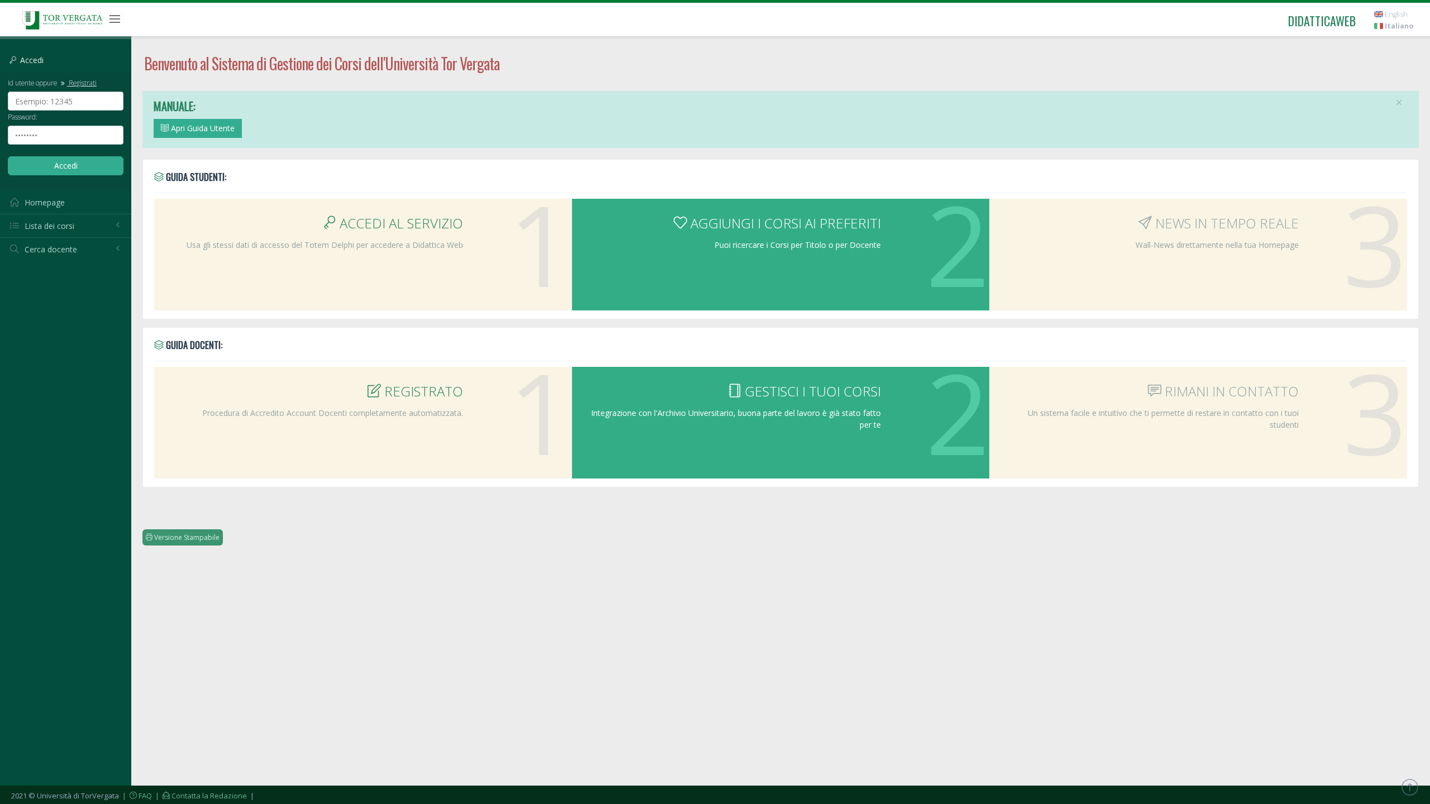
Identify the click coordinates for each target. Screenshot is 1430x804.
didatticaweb (1322, 21)
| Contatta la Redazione (200, 796)
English (1395, 14)
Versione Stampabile (186, 537)
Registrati (82, 82)
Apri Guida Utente (202, 128)
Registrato (422, 391)
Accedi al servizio (399, 223)
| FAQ (136, 796)
